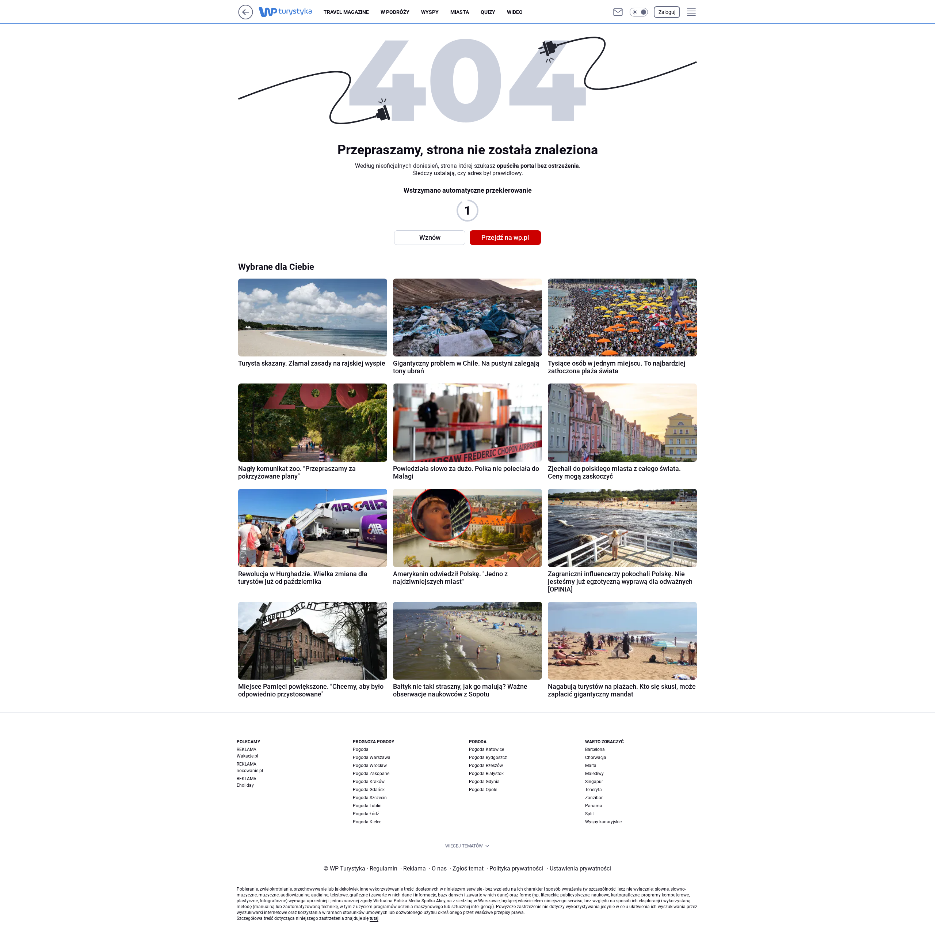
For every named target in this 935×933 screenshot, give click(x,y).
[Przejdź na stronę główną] (245, 17)
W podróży (395, 12)
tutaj (374, 918)
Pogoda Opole (483, 789)
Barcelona (595, 749)
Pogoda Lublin (367, 805)
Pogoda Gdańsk (369, 789)
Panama (593, 805)
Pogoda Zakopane (371, 773)
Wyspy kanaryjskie (603, 821)
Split (589, 813)
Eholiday (245, 785)
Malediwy (594, 773)
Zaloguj (667, 12)
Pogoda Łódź (366, 813)
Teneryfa (593, 789)
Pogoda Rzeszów (486, 765)
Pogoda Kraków (369, 781)
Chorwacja (595, 757)
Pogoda (361, 749)
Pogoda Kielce (367, 821)
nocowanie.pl (250, 770)
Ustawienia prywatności (579, 868)
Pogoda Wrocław (370, 765)
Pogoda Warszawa (371, 757)
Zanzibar (594, 797)
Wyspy (430, 12)
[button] (639, 12)
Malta (590, 765)
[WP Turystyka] (291, 12)
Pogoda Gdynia (484, 781)
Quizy (488, 12)
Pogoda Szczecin (370, 797)
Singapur (594, 781)
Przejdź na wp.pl (505, 237)
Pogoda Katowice (486, 749)
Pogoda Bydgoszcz (488, 757)
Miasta (459, 12)
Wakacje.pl (247, 756)
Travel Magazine (346, 12)
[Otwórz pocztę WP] (618, 12)
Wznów (429, 237)
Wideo (515, 12)
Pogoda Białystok (486, 773)
